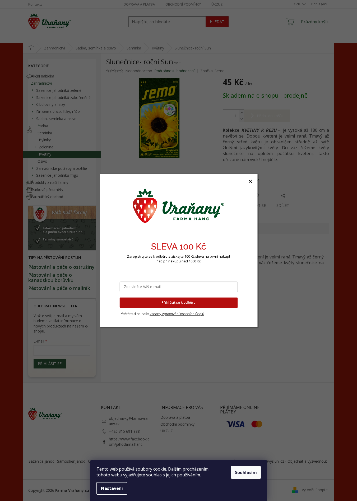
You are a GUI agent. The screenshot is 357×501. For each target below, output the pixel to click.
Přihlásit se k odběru (178, 302)
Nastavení (112, 488)
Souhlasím (246, 472)
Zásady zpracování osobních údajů (177, 314)
